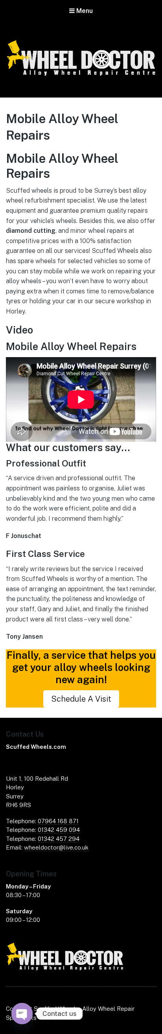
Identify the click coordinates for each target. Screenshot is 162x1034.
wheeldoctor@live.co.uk (56, 847)
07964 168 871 (58, 821)
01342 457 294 (58, 838)
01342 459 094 (59, 829)
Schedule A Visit (81, 699)
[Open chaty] (22, 1013)
